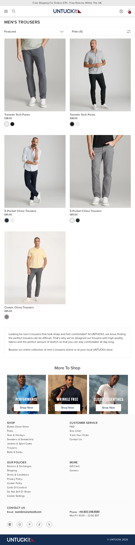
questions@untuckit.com (28, 512)
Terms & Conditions (18, 474)
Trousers (12, 448)
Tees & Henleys (16, 435)
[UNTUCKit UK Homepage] (67, 11)
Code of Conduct (17, 487)
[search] (14, 11)
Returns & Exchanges (19, 466)
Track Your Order (79, 435)
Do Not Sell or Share (19, 491)
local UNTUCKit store (99, 350)
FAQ (72, 426)
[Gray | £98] (7, 124)
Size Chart (75, 431)
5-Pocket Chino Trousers (20, 211)
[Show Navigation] (6, 11)
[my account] (121, 11)
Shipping (12, 470)
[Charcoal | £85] (12, 220)
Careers (74, 470)
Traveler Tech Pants (17, 114)
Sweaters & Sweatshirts (20, 439)
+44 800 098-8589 (89, 512)
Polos (10, 431)
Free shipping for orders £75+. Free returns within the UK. (67, 3)
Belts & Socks (15, 452)
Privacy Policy (14, 479)
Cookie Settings (16, 496)
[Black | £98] (12, 124)
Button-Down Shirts (18, 426)
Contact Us (76, 439)
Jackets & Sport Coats (19, 443)
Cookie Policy (14, 483)
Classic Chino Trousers (19, 307)
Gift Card (75, 466)
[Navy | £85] (7, 220)
